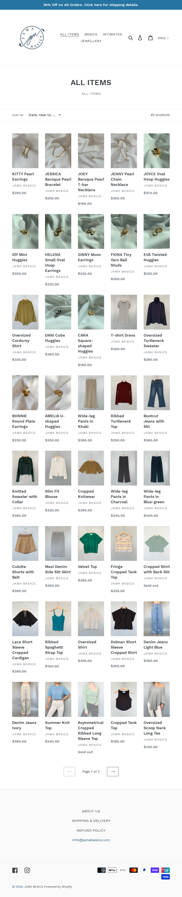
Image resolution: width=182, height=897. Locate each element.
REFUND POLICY (91, 830)
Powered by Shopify (58, 886)
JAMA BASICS (33, 886)
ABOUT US (91, 811)
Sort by (18, 115)
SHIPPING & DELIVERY (91, 821)
